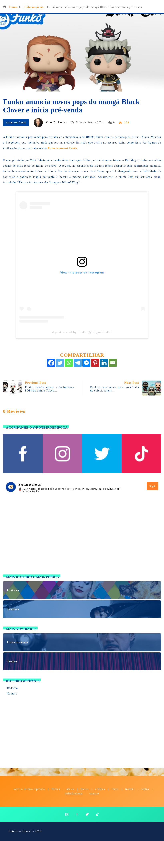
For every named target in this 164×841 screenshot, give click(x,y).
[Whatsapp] (69, 363)
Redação (12, 688)
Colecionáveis (33, 7)
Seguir (152, 486)
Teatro (145, 789)
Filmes (56, 789)
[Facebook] (51, 363)
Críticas (100, 789)
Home (13, 7)
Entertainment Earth (62, 148)
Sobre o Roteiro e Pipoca (29, 789)
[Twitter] (60, 363)
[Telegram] (78, 363)
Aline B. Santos (56, 122)
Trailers (130, 789)
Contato (12, 693)
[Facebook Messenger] (86, 363)
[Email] (113, 363)
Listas (115, 789)
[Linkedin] (104, 363)
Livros (84, 789)
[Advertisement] (82, 538)
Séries (71, 789)
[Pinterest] (95, 363)
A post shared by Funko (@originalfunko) (82, 332)
